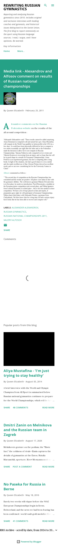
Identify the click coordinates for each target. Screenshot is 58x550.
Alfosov (6, 173)
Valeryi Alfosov (13, 220)
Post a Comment (22, 466)
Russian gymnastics (15, 211)
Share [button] (7, 230)
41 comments (20, 521)
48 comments (20, 407)
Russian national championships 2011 (25, 215)
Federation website (20, 128)
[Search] (45, 5)
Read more (48, 407)
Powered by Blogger (30, 541)
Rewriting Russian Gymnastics (22, 7)
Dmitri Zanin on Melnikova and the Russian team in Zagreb (28, 430)
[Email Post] (5, 226)
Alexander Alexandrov (25, 207)
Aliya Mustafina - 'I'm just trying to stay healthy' (26, 373)
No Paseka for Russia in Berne (25, 486)
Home (7, 51)
